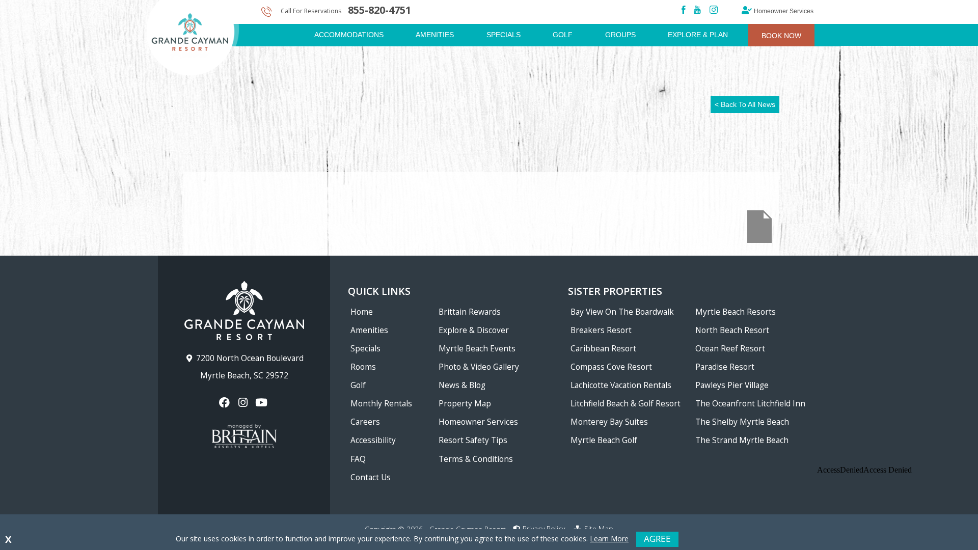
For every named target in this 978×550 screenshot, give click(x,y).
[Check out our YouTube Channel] (262, 402)
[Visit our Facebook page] (225, 402)
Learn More (609, 538)
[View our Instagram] (244, 402)
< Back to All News (745, 104)
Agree (657, 538)
